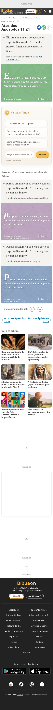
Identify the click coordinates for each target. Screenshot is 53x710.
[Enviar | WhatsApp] (43, 27)
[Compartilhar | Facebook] (39, 27)
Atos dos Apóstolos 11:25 (38, 320)
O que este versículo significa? (21, 123)
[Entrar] (39, 11)
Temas (14, 642)
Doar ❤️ (16, 596)
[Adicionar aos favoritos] (49, 27)
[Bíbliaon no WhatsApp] (11, 684)
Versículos (14, 609)
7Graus (20, 695)
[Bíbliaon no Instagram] (32, 684)
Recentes (39, 636)
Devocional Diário (39, 626)
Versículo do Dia (13, 620)
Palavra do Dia (14, 626)
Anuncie (26, 652)
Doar (30, 11)
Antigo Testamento (14, 631)
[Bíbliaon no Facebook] (42, 684)
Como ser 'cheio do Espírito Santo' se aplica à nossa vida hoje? (24, 143)
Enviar (42, 154)
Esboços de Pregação (39, 615)
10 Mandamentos (39, 609)
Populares (14, 636)
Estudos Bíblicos (13, 615)
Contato (39, 642)
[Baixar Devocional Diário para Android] (14, 672)
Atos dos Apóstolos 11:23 (15, 320)
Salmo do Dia (39, 620)
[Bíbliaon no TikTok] (21, 684)
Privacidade (13, 647)
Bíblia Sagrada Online (12, 13)
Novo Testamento (39, 631)
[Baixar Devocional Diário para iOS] (40, 672)
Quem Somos (39, 647)
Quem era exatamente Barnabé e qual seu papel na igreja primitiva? (23, 132)
